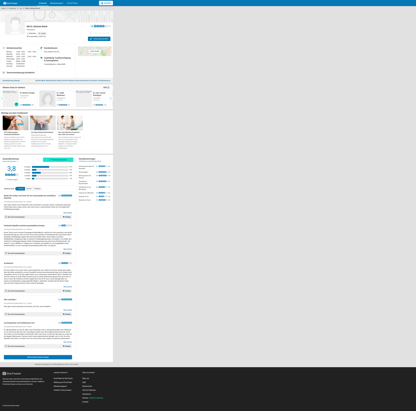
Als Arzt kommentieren (16, 217)
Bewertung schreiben (101, 39)
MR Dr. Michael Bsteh (32, 8)
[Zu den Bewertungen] (101, 26)
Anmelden (107, 3)
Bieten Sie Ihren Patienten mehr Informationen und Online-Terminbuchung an (72, 80)
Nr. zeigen (42, 33)
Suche (3, 8)
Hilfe (105, 87)
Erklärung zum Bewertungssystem (90, 161)
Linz (20, 8)
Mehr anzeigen (67, 212)
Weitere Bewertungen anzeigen (38, 357)
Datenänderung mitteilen (11, 80)
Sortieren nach (9, 189)
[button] (2, 99)
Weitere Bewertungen (9, 161)
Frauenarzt (12, 8)
